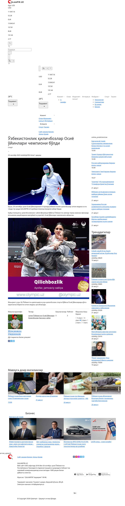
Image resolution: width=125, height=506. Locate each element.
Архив (46, 134)
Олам (41, 118)
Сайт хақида (43, 132)
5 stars (79, 318)
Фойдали (43, 124)
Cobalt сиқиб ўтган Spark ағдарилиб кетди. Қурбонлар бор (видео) (104, 253)
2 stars (78, 323)
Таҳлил (46, 127)
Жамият (43, 115)
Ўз (10, 61)
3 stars (83, 320)
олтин (30, 316)
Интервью (48, 121)
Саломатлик (99, 102)
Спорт (41, 127)
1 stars (85, 323)
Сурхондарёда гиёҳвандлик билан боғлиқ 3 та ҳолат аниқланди (102, 145)
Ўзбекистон (37, 316)
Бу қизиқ (98, 104)
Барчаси (98, 141)
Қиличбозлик (33, 318)
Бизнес (51, 132)
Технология (99, 100)
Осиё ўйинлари (48, 316)
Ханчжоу (42, 318)
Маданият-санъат (76, 98)
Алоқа (41, 134)
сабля (48, 318)
